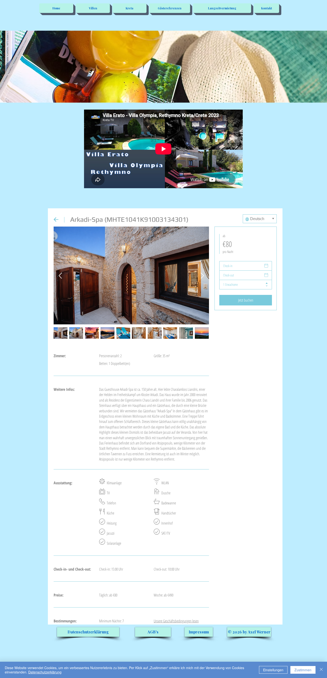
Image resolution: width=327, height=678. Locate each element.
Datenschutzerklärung (45, 672)
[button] (249, 632)
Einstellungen (273, 669)
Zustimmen (302, 669)
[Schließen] (321, 670)
